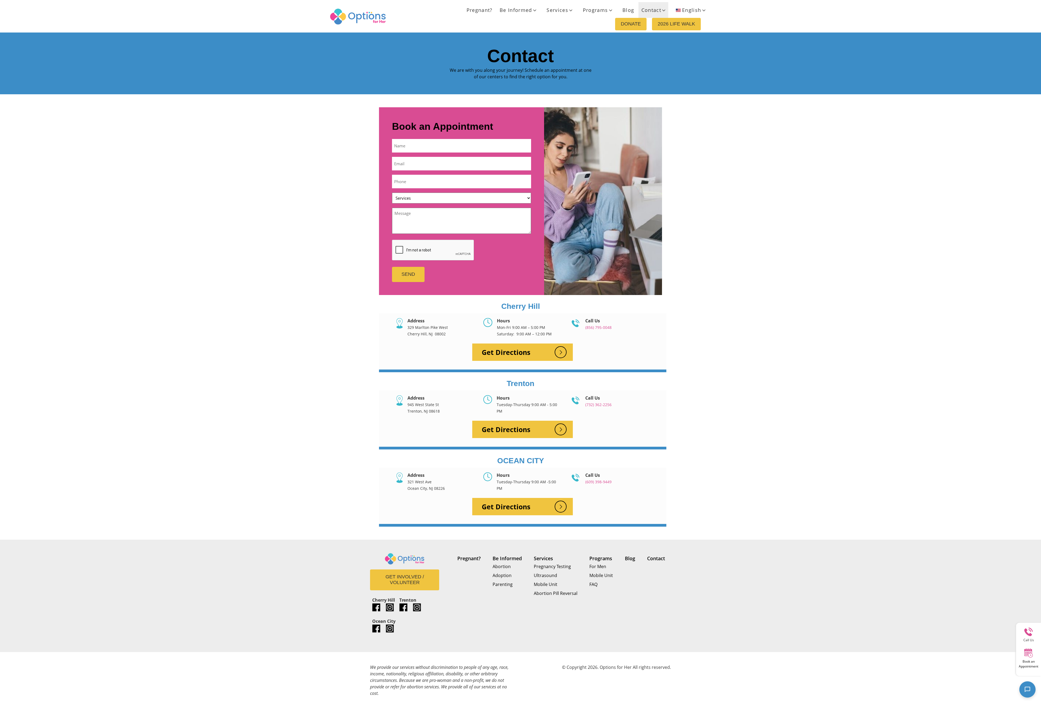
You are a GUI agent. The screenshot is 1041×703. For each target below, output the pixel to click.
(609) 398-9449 (598, 481)
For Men (597, 566)
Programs (595, 10)
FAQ (593, 584)
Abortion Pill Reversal (555, 593)
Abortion (502, 566)
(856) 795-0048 (598, 327)
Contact (651, 10)
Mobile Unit (545, 584)
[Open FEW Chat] (1027, 689)
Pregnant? (480, 10)
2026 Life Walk (676, 24)
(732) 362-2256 (598, 404)
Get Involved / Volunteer (404, 579)
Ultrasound (545, 575)
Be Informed (516, 10)
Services (557, 10)
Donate (631, 24)
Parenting (503, 584)
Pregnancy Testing (552, 566)
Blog (628, 10)
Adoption (502, 575)
